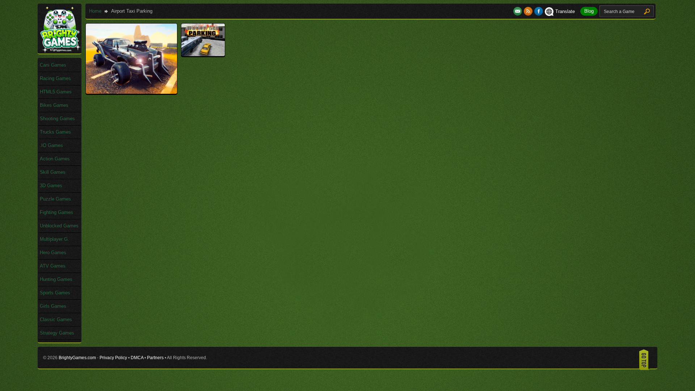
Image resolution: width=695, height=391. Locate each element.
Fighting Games (56, 212)
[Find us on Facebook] (538, 11)
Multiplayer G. (54, 239)
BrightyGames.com (77, 357)
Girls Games (53, 306)
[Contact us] (518, 11)
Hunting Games (56, 279)
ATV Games (53, 266)
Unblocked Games (59, 225)
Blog (589, 11)
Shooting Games (57, 118)
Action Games (55, 158)
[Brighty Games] (59, 51)
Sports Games (55, 292)
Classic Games (56, 319)
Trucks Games (55, 132)
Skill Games (53, 172)
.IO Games (51, 145)
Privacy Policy (113, 357)
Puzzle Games (55, 199)
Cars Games (53, 65)
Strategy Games (57, 333)
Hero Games (53, 252)
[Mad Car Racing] (131, 92)
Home (95, 11)
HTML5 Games (56, 91)
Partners (155, 357)
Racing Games (55, 78)
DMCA (137, 357)
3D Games (51, 185)
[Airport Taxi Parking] (203, 54)
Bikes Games (54, 105)
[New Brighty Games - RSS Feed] (529, 11)
